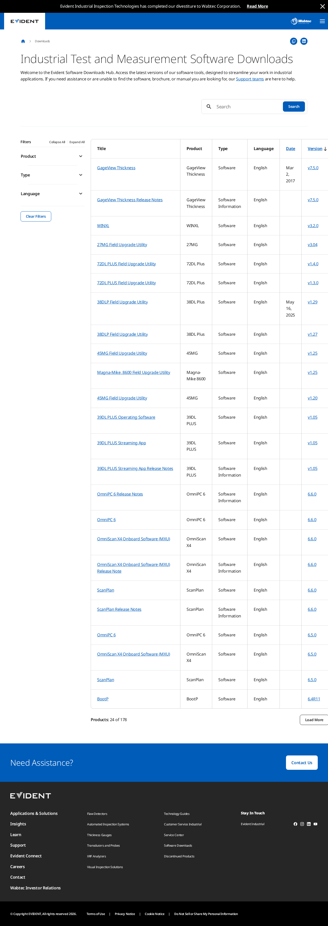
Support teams (250, 79)
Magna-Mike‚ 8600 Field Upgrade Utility (133, 372)
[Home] (23, 41)
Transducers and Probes (103, 845)
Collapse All (57, 142)
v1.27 (312, 334)
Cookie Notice (154, 914)
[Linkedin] (308, 825)
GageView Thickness (116, 168)
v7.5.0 (313, 168)
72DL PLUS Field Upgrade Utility (126, 264)
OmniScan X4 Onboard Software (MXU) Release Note (133, 568)
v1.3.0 (313, 283)
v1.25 (312, 353)
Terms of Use (96, 914)
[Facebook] (295, 825)
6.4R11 (314, 699)
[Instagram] (302, 825)
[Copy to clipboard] (293, 41)
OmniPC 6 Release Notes (120, 494)
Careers (17, 866)
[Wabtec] (301, 21)
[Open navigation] (322, 21)
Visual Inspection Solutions (105, 867)
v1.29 (312, 302)
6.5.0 (312, 635)
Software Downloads (178, 845)
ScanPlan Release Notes (119, 609)
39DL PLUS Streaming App (121, 443)
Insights (18, 824)
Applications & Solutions (33, 813)
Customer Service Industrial (182, 824)
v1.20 (312, 398)
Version (315, 148)
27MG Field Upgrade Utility (122, 244)
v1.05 (312, 417)
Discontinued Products (179, 856)
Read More (257, 6)
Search (294, 106)
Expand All (77, 142)
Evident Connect (26, 856)
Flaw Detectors (97, 814)
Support (18, 845)
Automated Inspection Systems (108, 824)
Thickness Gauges (99, 835)
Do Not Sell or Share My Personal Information (206, 914)
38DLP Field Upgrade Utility (122, 302)
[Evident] (24, 21)
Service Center (174, 835)
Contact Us (301, 762)
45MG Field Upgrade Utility (122, 353)
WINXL (103, 225)
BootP (102, 699)
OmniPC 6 (106, 519)
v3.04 (312, 244)
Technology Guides (177, 814)
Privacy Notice (125, 914)
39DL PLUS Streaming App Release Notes (135, 468)
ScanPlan (105, 590)
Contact (17, 877)
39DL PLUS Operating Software (126, 417)
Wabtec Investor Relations (35, 888)
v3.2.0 (313, 225)
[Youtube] (315, 825)
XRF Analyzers (96, 856)
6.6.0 (312, 494)
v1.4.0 (313, 264)
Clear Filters (36, 216)
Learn (15, 834)
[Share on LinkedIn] (304, 41)
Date (290, 148)
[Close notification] (322, 6)
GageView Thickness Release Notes (130, 200)
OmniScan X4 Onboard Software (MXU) (133, 539)
